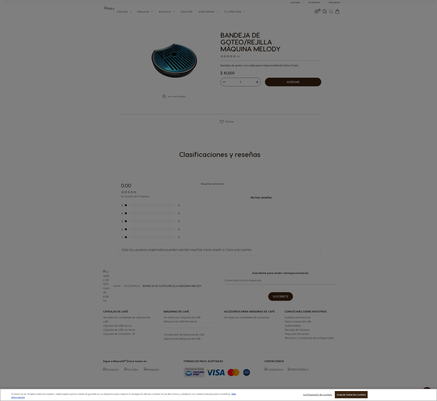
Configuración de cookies (317, 394)
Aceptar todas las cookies (351, 394)
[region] (218, 395)
